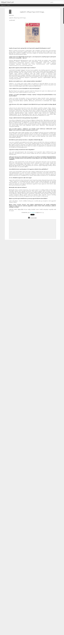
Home (9, 5)
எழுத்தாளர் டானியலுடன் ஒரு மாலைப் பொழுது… (32, 12)
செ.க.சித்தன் (32, 212)
